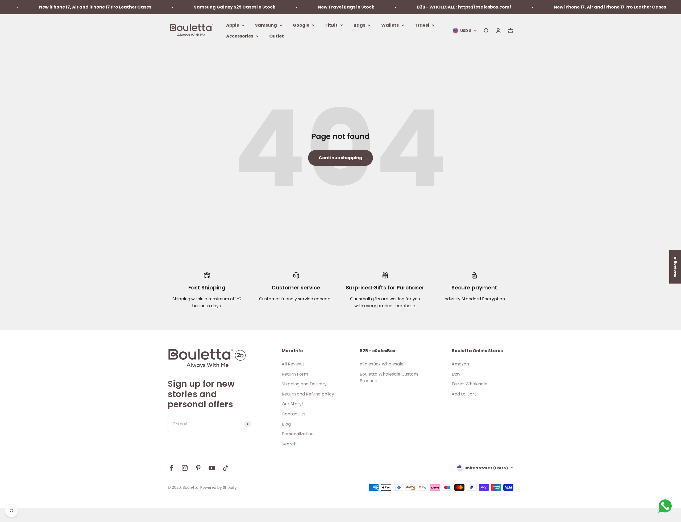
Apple (232, 25)
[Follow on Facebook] (171, 468)
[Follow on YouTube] (211, 468)
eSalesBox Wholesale (382, 364)
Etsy (456, 374)
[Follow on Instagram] (184, 468)
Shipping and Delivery (304, 384)
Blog (286, 424)
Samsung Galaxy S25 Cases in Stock (218, 7)
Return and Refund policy (308, 394)
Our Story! (292, 404)
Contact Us (293, 414)
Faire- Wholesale (469, 384)
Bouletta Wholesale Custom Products (389, 377)
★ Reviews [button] (675, 266)
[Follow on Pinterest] (198, 468)
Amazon (460, 364)
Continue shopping (340, 158)
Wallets (390, 25)
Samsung (266, 25)
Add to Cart (464, 394)
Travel (422, 25)
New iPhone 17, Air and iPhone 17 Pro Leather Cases (79, 7)
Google (301, 25)
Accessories (239, 36)
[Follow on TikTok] (225, 468)
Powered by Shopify (218, 487)
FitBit (331, 25)
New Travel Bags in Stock (329, 7)
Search (289, 444)
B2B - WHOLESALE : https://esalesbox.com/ (447, 7)
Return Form (295, 374)
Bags (359, 25)
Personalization (298, 434)
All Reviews (293, 364)
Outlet (276, 36)
